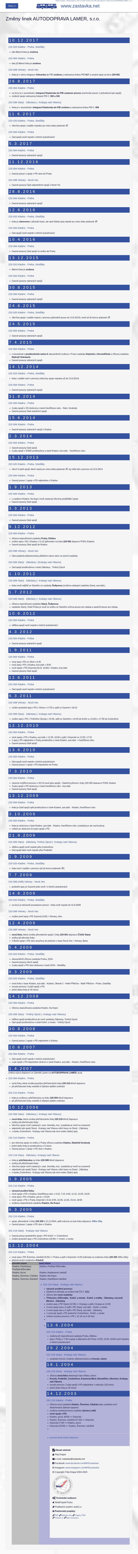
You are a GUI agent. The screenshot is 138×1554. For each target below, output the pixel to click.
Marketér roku (66, 1515)
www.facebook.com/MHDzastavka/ (82, 1463)
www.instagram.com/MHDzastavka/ (82, 1468)
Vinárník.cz (59, 1518)
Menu (10, 6)
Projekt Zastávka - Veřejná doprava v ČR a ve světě (70, 0)
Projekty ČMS (80, 1515)
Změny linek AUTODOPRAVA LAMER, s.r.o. (119, 0)
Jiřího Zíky (97, 1221)
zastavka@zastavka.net (73, 1459)
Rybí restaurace (72, 1518)
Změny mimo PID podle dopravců (95, 0)
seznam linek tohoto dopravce (64, 1437)
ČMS (56, 1515)
